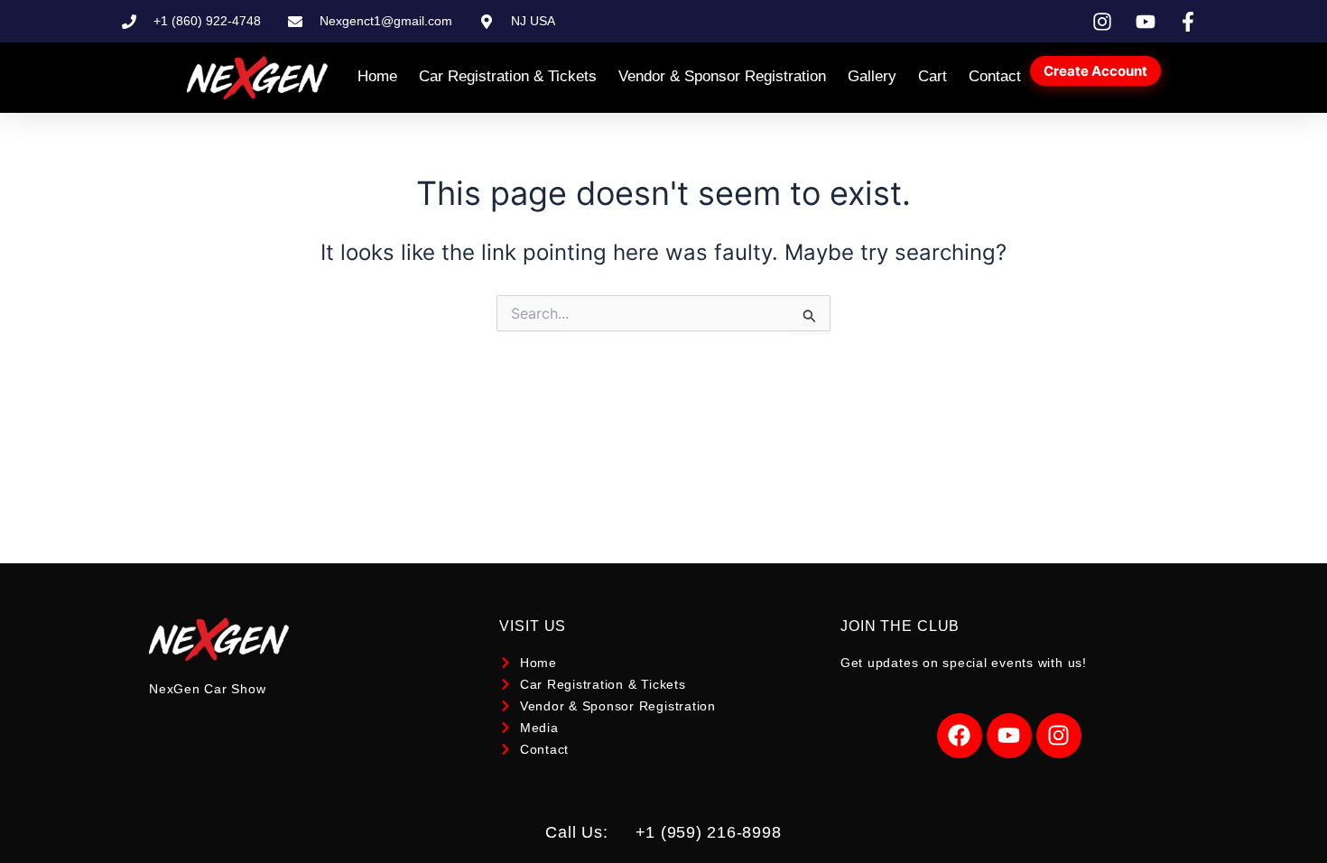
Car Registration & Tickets (508, 76)
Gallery (872, 76)
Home (377, 76)
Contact (995, 76)
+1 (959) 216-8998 (709, 832)
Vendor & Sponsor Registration (722, 76)
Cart (932, 76)
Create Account (1095, 70)
